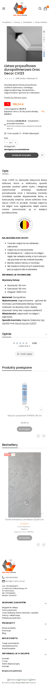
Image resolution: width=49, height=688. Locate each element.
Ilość (6, 138)
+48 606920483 (11, 577)
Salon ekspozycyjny (11, 663)
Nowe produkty (9, 628)
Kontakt (5, 658)
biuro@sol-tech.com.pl (15, 581)
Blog (4, 633)
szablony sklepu (10, 683)
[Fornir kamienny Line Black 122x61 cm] (24, 485)
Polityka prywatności (11, 618)
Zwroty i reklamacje (11, 615)
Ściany (17, 22)
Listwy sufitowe (41, 22)
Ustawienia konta (10, 646)
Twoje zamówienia (10, 643)
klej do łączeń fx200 (25, 323)
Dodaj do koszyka (21, 155)
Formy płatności (9, 610)
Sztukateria (27, 22)
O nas (4, 661)
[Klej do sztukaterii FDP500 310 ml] (24, 393)
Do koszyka (24, 429)
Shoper (31, 683)
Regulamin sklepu (10, 607)
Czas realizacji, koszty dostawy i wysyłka (20, 612)
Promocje (6, 630)
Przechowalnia (8, 648)
